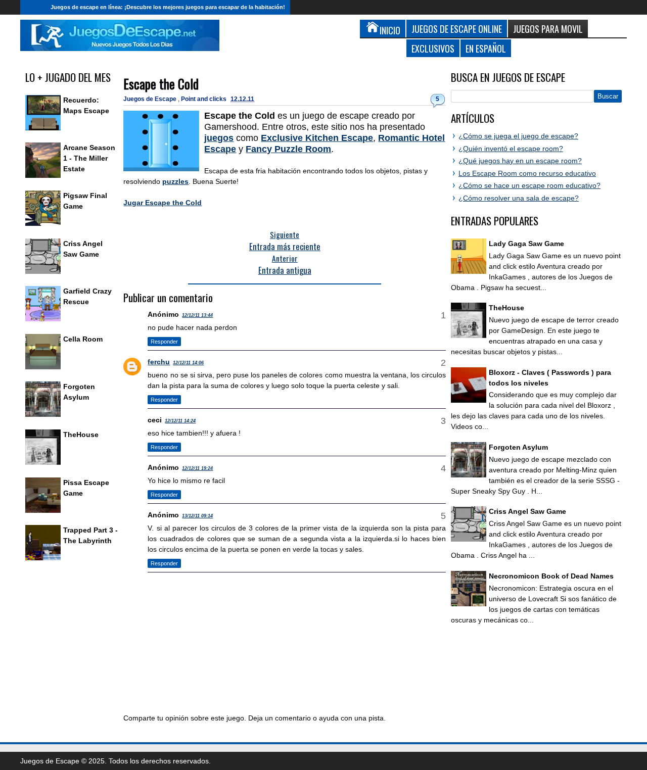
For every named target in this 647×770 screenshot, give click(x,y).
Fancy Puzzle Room (288, 149)
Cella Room (83, 339)
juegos (219, 138)
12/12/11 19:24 (197, 468)
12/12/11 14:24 (180, 420)
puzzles (175, 181)
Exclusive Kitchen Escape (317, 138)
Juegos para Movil (548, 28)
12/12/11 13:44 (197, 315)
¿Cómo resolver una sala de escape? (518, 198)
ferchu (159, 362)
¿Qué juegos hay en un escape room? (520, 161)
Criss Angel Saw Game (527, 511)
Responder (164, 342)
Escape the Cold (161, 83)
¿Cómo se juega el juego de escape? (518, 136)
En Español (486, 48)
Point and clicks (204, 99)
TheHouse (81, 434)
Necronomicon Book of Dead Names (551, 576)
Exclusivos (432, 48)
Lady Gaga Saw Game (526, 243)
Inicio (32, 7)
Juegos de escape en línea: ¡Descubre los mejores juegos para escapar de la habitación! (168, 7)
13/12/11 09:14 (197, 515)
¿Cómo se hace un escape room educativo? (529, 185)
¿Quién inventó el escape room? (510, 149)
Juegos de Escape (150, 99)
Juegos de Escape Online (456, 28)
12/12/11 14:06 (188, 362)
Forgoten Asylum (518, 447)
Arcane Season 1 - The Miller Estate (89, 158)
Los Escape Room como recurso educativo (527, 173)
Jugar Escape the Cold (162, 203)
